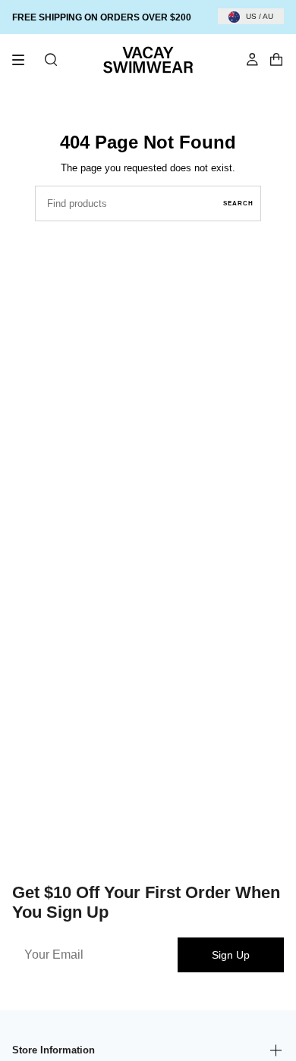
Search (238, 203)
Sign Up (231, 955)
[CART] (276, 60)
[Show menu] (23, 60)
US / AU (259, 16)
